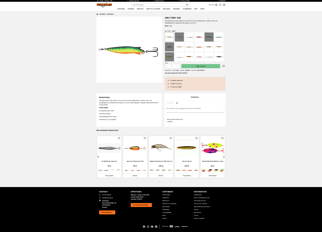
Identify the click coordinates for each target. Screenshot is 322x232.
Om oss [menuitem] (196, 209)
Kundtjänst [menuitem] (198, 195)
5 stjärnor (173, 103)
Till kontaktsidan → (107, 212)
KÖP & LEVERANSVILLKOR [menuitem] (201, 197)
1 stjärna (167, 103)
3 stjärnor (170, 103)
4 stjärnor (171, 103)
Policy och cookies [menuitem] (200, 203)
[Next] (224, 157)
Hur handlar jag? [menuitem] (200, 200)
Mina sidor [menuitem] (197, 212)
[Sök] (187, 5)
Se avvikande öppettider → (141, 205)
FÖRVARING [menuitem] (176, 9)
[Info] (109, 176)
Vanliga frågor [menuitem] (199, 218)
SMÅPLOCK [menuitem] (140, 9)
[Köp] (200, 66)
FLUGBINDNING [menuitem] (187, 9)
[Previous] (98, 157)
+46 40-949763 (106, 195)
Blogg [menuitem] (196, 215)
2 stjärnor (168, 103)
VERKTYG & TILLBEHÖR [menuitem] (153, 9)
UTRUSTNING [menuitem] (121, 9)
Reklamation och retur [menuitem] (202, 206)
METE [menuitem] (196, 9)
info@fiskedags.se (107, 198)
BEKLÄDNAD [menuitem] (166, 9)
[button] (220, 5)
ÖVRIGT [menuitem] (202, 9)
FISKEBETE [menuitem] (131, 9)
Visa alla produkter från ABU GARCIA (176, 73)
